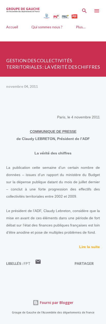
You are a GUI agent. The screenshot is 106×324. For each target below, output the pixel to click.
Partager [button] (84, 263)
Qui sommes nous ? (47, 27)
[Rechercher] (84, 9)
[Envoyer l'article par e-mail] (38, 263)
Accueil (12, 27)
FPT (27, 263)
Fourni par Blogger (56, 302)
